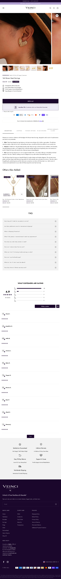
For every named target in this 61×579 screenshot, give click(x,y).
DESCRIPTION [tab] (8, 131)
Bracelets (5, 519)
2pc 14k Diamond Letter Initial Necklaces (13, 199)
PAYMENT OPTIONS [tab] (30, 131)
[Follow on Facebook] (4, 562)
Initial (4, 527)
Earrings (5, 522)
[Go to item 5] (27, 68)
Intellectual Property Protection (39, 527)
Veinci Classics (6, 533)
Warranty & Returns (36, 525)
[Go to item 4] (22, 68)
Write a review (45, 306)
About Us (19, 522)
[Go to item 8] (45, 68)
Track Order (20, 519)
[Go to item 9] (50, 68)
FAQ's (18, 514)
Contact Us (19, 517)
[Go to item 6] (33, 68)
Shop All (5, 536)
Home (4, 514)
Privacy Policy (35, 519)
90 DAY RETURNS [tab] (41, 131)
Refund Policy (35, 517)
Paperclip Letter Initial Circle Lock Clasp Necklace (39, 199)
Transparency (20, 525)
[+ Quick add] (21, 194)
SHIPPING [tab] (19, 131)
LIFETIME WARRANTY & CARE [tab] (52, 130)
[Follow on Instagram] (8, 562)
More (30, 436)
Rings (4, 525)
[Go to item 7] (39, 68)
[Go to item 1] (5, 68)
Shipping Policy (35, 514)
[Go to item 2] (10, 68)
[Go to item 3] (16, 68)
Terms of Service (36, 522)
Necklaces (5, 517)
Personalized (6, 530)
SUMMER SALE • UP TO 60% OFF (30, 1)
